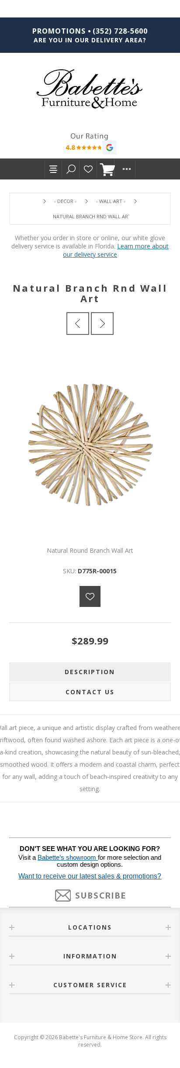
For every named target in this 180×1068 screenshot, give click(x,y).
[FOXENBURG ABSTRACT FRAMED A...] (102, 323)
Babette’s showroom (68, 857)
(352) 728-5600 (120, 31)
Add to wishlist (90, 596)
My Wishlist (88, 169)
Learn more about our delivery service (116, 250)
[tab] (90, 672)
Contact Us (90, 692)
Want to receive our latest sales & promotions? (89, 876)
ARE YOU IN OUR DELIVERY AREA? (90, 40)
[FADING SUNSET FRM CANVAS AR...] (77, 323)
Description (90, 672)
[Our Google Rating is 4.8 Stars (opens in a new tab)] (90, 144)
